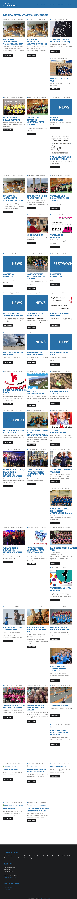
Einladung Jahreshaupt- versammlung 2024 (13, 198)
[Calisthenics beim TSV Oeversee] (17, 616)
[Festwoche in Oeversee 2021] (17, 420)
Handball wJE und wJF (60, 80)
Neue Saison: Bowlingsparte (11, 119)
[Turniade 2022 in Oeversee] (41, 107)
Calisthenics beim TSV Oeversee (12, 628)
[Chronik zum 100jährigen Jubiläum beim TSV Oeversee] (41, 381)
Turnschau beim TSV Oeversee (61, 471)
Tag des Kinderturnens (58, 431)
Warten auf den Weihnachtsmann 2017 (36, 629)
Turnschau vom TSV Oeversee (60, 589)
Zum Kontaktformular (9, 877)
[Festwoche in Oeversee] (41, 224)
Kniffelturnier (35, 235)
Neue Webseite (58, 766)
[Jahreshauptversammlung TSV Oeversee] (17, 29)
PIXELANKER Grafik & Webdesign (44, 898)
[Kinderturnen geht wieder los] (41, 342)
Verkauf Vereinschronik (35, 392)
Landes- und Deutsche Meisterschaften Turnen (36, 121)
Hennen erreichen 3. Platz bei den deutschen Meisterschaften (14, 473)
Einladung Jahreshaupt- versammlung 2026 (13, 41)
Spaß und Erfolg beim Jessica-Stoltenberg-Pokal (61, 511)
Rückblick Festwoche (56, 275)
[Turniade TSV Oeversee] (10, 766)
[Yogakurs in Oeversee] (17, 302)
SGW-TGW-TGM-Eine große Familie (37, 197)
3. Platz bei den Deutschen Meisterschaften (12, 550)
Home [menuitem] (36, 4)
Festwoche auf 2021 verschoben (13, 431)
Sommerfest (9, 808)
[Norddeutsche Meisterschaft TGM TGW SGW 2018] (17, 537)
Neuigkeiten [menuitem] (44, 4)
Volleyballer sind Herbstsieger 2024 (60, 40)
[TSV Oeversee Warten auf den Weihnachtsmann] (41, 616)
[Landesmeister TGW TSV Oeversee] (13, 805)
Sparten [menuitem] (52, 4)
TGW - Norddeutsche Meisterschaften (14, 706)
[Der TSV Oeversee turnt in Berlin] (41, 695)
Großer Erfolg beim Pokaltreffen (60, 628)
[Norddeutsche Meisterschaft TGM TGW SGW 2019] (41, 459)
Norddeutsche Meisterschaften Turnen (36, 276)
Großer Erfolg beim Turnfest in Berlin (36, 707)
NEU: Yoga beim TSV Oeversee (13, 353)
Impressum (8, 889)
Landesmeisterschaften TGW (63, 549)
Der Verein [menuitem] (61, 4)
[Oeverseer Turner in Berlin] (41, 185)
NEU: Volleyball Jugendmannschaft (14, 314)
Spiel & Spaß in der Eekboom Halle (60, 158)
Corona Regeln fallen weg (35, 314)
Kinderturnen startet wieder (35, 353)
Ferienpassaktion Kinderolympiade (36, 770)
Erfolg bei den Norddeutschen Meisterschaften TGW (36, 473)
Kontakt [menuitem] (70, 4)
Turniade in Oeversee (56, 236)
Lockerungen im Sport (59, 353)
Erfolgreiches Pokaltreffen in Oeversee (59, 732)
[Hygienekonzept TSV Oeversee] (41, 302)
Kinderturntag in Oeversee (59, 314)
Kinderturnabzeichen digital (15, 391)
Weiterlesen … (8, 55)
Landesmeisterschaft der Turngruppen (38, 809)
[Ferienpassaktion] (32, 766)
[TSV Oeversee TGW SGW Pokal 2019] (41, 420)
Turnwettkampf (59, 705)
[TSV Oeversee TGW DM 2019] (17, 459)
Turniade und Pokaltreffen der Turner (60, 198)
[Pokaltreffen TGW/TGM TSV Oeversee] (61, 727)
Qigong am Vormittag (8, 275)
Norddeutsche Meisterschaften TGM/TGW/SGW (36, 550)
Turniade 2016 (10, 769)
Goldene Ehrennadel (56, 119)
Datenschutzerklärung (10, 887)
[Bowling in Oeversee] (17, 107)
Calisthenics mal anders (59, 392)
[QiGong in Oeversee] (17, 263)
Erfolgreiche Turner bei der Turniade (58, 668)
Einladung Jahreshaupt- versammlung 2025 (37, 41)
